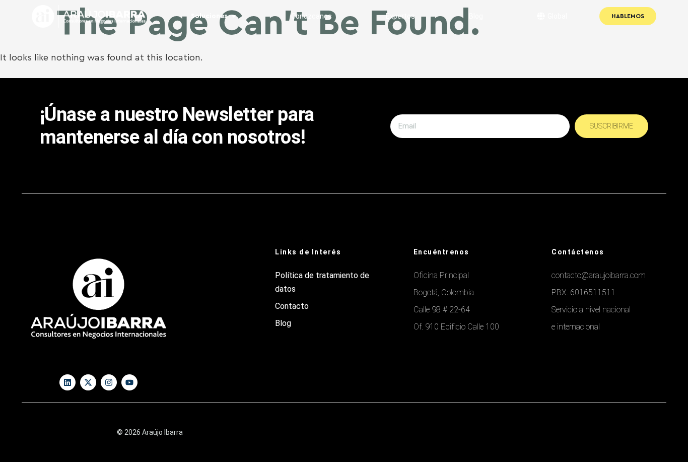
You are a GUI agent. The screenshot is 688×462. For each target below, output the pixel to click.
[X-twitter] (88, 382)
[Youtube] (129, 382)
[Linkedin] (67, 382)
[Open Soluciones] (233, 16)
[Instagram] (109, 382)
